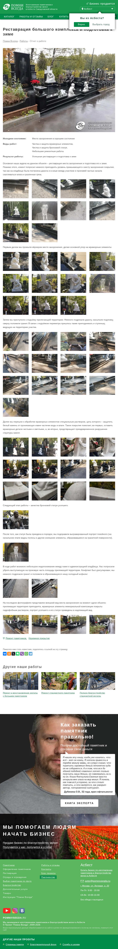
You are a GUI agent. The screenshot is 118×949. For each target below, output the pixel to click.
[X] (13, 654)
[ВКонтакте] (5, 654)
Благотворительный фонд (43, 944)
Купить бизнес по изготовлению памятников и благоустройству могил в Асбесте (96, 873)
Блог (51, 16)
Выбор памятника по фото (17, 881)
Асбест (86, 865)
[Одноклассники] (9, 654)
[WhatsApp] (26, 654)
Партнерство (48, 877)
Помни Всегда (10, 41)
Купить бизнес (69, 16)
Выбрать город (101, 24)
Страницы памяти (15, 944)
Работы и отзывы (31, 16)
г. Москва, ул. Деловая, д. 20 (95, 886)
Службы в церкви (71, 944)
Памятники (9, 865)
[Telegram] (30, 654)
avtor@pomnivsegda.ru (97, 881)
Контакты (46, 869)
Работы (24, 41)
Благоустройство (12, 885)
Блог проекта (48, 873)
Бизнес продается (102, 3)
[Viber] (22, 654)
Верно (81, 24)
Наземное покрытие (39, 638)
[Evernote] (18, 654)
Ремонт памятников (16, 638)
